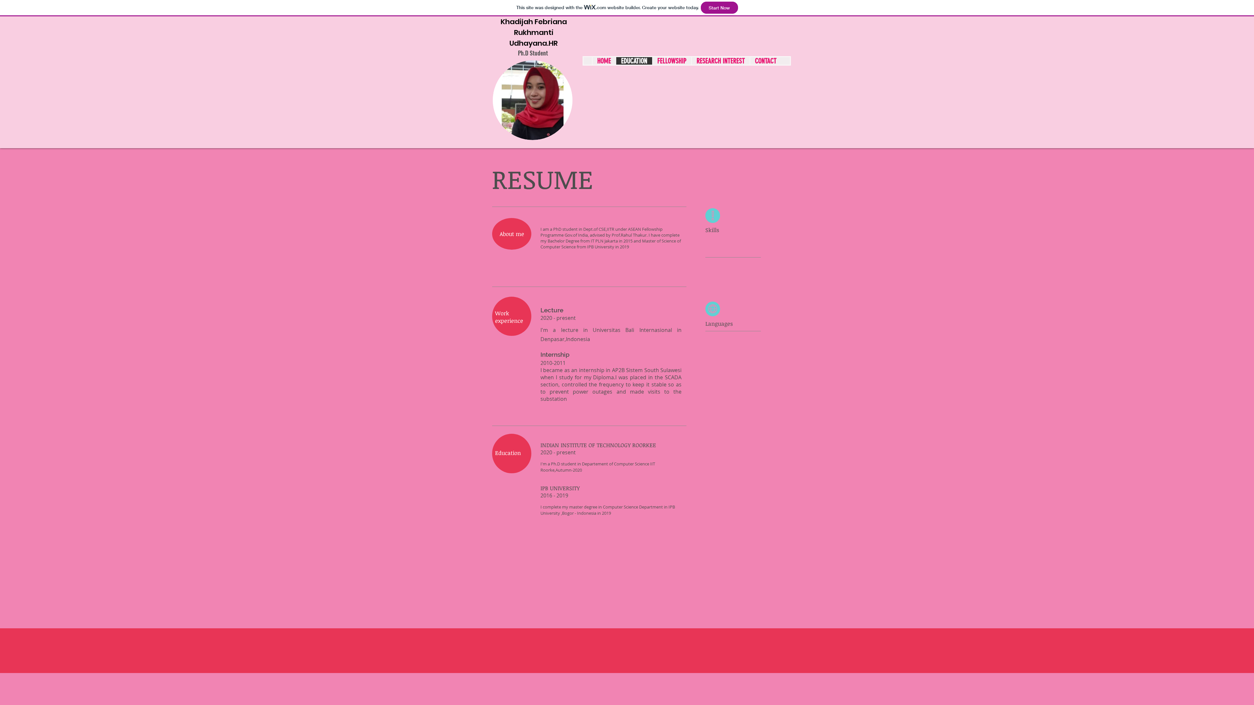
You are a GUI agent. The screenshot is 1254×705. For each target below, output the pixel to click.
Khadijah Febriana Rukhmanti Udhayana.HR (534, 32)
